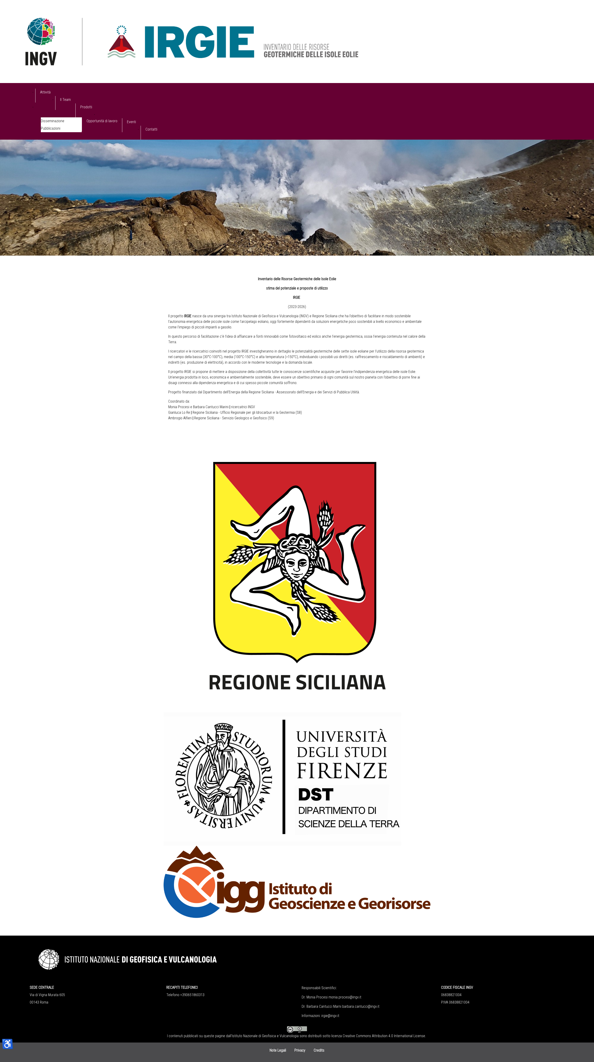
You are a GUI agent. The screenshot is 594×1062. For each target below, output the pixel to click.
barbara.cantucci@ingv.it (360, 1006)
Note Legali (278, 1050)
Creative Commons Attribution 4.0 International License (384, 1036)
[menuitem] (45, 96)
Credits (319, 1050)
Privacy (299, 1050)
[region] (297, 198)
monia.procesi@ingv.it (345, 997)
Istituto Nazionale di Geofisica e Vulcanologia (265, 1036)
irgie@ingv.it (330, 1016)
